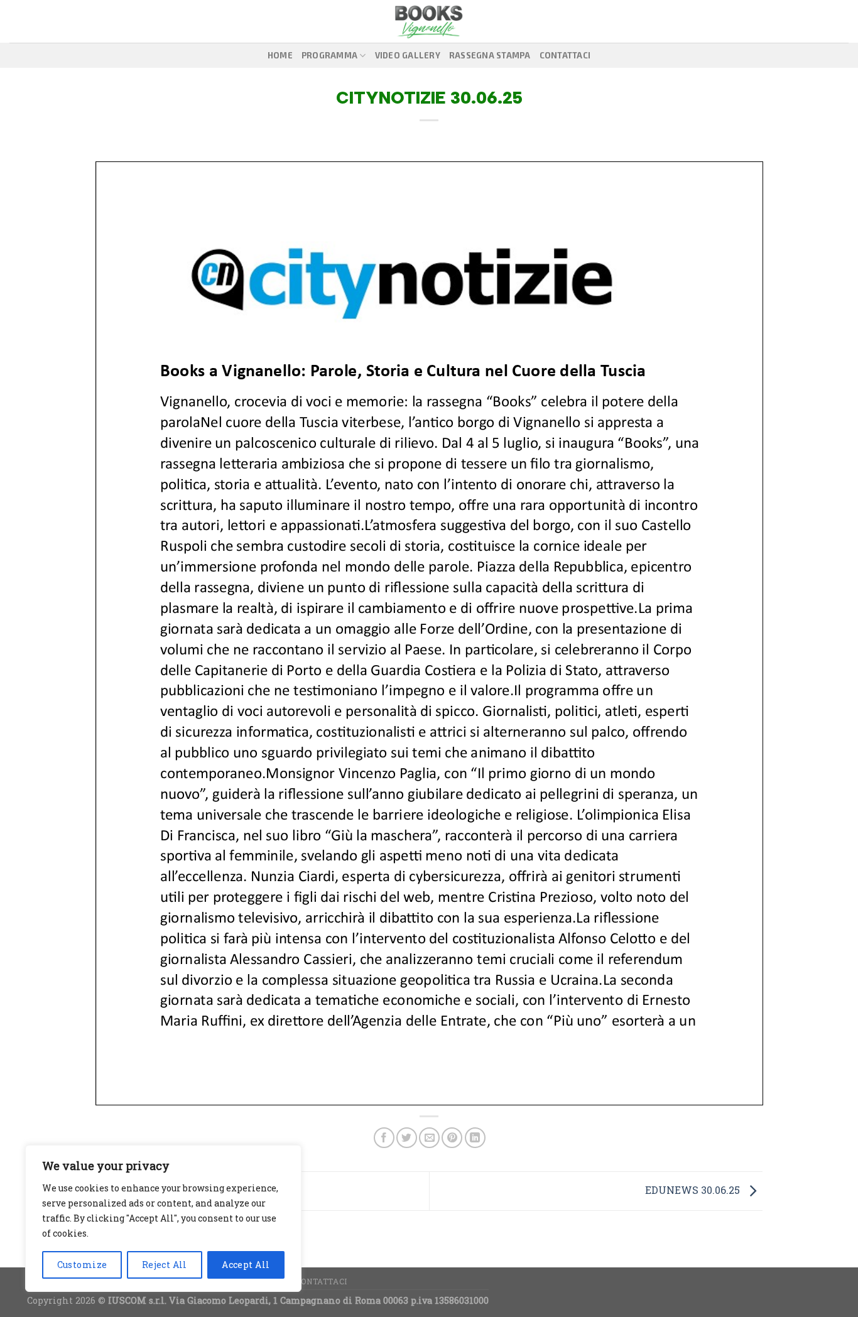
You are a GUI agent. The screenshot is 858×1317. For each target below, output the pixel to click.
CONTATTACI (565, 55)
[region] (163, 1218)
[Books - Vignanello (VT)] (429, 21)
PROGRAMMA (329, 55)
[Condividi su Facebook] (384, 1137)
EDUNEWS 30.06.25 (693, 1189)
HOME (280, 55)
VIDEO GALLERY (407, 55)
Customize (82, 1265)
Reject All (164, 1265)
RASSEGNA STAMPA (490, 55)
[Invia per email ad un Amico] (429, 1137)
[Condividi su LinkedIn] (475, 1137)
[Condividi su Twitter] (406, 1137)
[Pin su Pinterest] (452, 1137)
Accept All (245, 1265)
